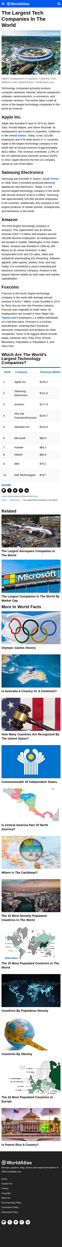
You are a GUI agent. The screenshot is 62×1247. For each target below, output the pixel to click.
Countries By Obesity (17, 1054)
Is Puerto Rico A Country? (20, 1144)
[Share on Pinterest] (21, 490)
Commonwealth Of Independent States (29, 781)
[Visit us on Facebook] (10, 1222)
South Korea (50, 178)
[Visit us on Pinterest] (22, 1222)
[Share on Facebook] (9, 490)
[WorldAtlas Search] (58, 3)
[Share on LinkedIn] (26, 490)
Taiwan (6, 317)
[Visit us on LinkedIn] (28, 1222)
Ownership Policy (10, 1212)
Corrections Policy (10, 1207)
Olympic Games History (19, 647)
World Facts (33, 496)
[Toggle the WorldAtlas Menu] (3, 3)
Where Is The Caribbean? (20, 872)
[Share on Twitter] (15, 490)
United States (17, 135)
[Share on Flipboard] (4, 490)
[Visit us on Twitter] (16, 1222)
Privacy (5, 1188)
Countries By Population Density (25, 1010)
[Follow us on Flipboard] (4, 1222)
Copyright (6, 1193)
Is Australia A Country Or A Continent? (29, 691)
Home (4, 1179)
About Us (6, 1198)
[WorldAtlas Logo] (19, 4)
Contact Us (7, 1184)
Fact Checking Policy (11, 1203)
